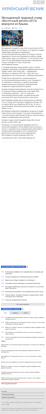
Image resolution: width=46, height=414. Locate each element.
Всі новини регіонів (23, 304)
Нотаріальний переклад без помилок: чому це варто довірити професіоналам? (24, 318)
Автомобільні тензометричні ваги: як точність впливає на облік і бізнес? (23, 333)
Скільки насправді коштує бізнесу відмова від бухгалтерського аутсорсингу (25, 338)
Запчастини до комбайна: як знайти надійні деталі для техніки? (21, 362)
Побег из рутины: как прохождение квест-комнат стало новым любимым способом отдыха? (25, 323)
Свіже (3, 341)
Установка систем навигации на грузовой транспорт (22, 283)
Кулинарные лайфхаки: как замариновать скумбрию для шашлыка (24, 272)
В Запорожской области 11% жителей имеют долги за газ (24, 292)
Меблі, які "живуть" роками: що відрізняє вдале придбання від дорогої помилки (25, 328)
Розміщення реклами (8, 394)
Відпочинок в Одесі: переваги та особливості (20, 280)
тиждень (15, 313)
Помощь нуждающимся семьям (16, 300)
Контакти (4, 391)
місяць (26, 313)
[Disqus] (23, 171)
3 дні (5, 313)
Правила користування (8, 397)
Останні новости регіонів (13, 267)
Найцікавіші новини (11, 309)
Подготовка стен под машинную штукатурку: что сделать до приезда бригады (23, 345)
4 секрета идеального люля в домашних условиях (22, 277)
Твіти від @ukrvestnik (9, 384)
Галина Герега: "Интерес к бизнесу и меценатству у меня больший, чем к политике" (24, 296)
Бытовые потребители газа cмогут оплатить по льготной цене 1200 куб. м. (24, 287)
